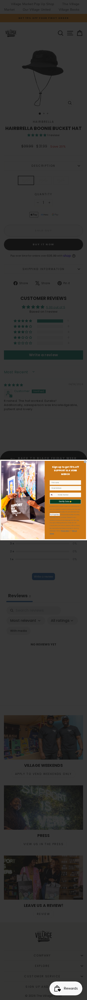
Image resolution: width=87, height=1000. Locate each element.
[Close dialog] (85, 462)
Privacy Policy (65, 531)
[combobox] (53, 495)
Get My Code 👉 (65, 502)
